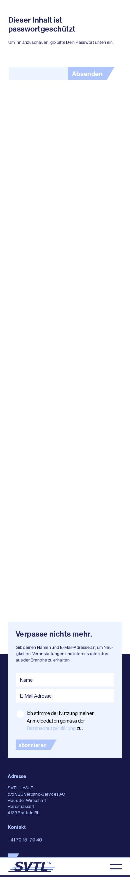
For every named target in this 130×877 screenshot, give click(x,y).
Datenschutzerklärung (51, 728)
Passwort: (38, 73)
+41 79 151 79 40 (25, 839)
